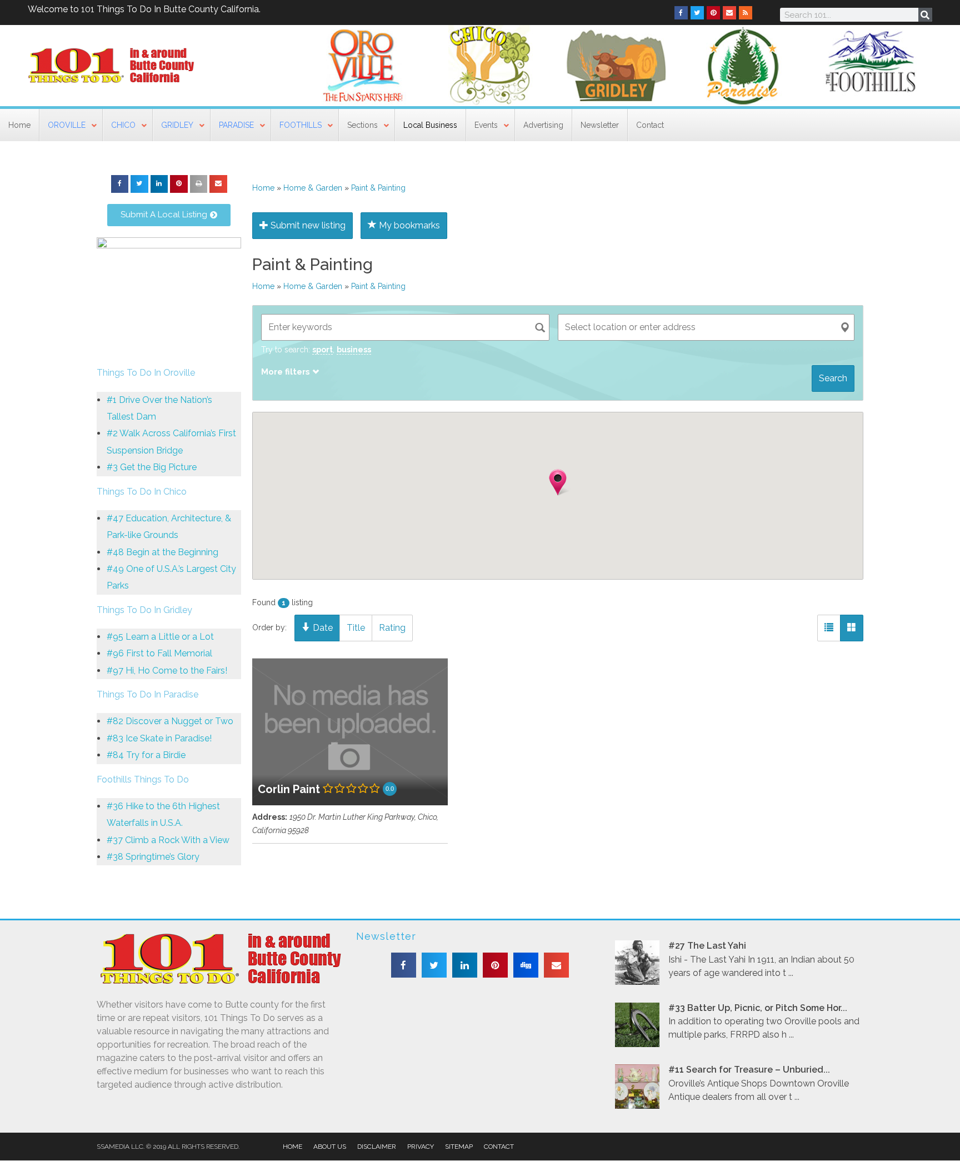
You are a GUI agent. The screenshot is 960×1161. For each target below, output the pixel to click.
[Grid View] (851, 628)
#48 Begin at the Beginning (162, 552)
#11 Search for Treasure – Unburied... (749, 1069)
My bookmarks (408, 225)
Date (322, 627)
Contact (499, 1146)
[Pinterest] (713, 12)
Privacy (420, 1146)
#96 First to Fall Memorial (159, 653)
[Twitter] (697, 12)
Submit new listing (307, 225)
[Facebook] (681, 12)
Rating (392, 627)
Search (833, 378)
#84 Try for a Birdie (146, 755)
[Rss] (745, 12)
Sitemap (459, 1146)
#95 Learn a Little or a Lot (160, 636)
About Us (329, 1146)
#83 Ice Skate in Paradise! (159, 738)
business (354, 349)
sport (322, 349)
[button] (120, 184)
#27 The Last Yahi (707, 945)
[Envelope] (729, 12)
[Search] (925, 15)
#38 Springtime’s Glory (153, 856)
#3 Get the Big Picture (152, 467)
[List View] (829, 628)
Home (263, 187)
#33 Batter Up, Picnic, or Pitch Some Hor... (757, 1008)
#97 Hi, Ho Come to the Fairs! (167, 670)
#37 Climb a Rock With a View (168, 840)
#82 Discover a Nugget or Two (170, 721)
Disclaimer (376, 1146)
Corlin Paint (289, 789)
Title (356, 627)
